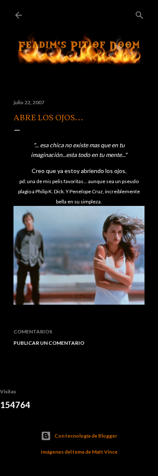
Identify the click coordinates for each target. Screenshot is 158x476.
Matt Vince (105, 452)
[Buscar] (139, 13)
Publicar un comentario (48, 343)
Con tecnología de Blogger (85, 436)
